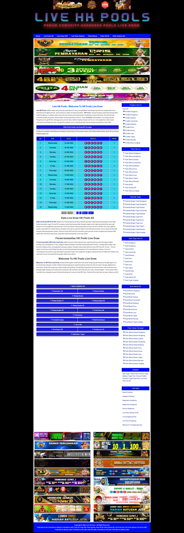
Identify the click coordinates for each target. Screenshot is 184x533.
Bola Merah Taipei (131, 316)
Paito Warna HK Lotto (80, 529)
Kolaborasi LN (99, 329)
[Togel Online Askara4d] (62, 472)
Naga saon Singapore (130, 404)
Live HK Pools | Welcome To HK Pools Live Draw (77, 106)
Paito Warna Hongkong (132, 156)
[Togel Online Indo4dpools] (62, 518)
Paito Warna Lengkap (132, 191)
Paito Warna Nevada (132, 181)
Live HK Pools (41, 110)
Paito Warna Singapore (133, 153)
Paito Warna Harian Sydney (134, 338)
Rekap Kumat (78, 296)
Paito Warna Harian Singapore (135, 332)
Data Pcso (128, 258)
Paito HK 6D (104, 36)
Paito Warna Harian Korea (133, 351)
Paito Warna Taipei (131, 178)
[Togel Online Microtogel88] (62, 436)
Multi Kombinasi (99, 320)
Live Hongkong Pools (129, 417)
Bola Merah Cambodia (132, 300)
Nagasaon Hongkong (130, 400)
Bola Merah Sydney (131, 297)
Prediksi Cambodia (131, 121)
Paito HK (125, 109)
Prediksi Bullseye (130, 124)
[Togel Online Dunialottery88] (122, 463)
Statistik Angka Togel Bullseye (135, 214)
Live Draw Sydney (78, 36)
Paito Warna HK (42, 527)
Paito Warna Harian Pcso (133, 348)
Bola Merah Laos (130, 312)
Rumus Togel (143, 374)
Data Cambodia (130, 252)
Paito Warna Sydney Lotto (63, 529)
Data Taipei (129, 268)
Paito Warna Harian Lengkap (134, 363)
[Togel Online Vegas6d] (62, 463)
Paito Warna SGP (67, 527)
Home (38, 36)
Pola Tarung (136, 376)
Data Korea (129, 261)
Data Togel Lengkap (131, 280)
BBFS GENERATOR (78, 286)
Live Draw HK (48, 36)
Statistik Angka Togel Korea (134, 220)
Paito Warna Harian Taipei (133, 357)
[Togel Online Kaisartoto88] (62, 508)
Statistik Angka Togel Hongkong (136, 204)
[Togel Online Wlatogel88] (62, 490)
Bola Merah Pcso (130, 306)
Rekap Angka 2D (78, 305)
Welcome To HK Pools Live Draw (47, 262)
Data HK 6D (129, 274)
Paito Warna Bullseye (132, 166)
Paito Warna (92, 36)
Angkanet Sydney (128, 396)
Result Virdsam (128, 392)
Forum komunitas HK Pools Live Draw (49, 242)
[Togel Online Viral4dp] (92, 97)
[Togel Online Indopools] (122, 499)
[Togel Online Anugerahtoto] (122, 472)
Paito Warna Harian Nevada (134, 360)
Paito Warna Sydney (132, 159)
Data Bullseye (129, 255)
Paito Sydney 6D (119, 36)
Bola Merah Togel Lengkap (134, 322)
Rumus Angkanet (128, 408)
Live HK (128, 381)
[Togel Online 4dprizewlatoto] (62, 499)
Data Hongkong (130, 246)
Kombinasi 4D (58, 329)
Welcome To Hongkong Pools (132, 425)
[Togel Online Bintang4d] (62, 481)
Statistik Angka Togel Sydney (135, 207)
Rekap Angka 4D (58, 310)
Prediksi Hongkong (131, 115)
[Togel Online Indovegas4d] (122, 518)
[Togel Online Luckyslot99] (122, 445)
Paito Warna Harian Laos (133, 354)
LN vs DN (78, 324)
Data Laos (128, 264)
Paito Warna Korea (131, 172)
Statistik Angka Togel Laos (134, 223)
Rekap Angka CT (58, 301)
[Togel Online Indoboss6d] (122, 436)
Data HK (77, 527)
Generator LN (58, 291)
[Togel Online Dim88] (92, 52)
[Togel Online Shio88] (122, 508)
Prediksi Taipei (130, 137)
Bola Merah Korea (131, 309)
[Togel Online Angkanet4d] (122, 490)
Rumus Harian (99, 291)
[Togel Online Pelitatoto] (92, 88)
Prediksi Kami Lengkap (132, 143)
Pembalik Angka (58, 320)
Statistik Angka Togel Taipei (134, 226)
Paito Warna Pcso (131, 169)
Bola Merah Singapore (132, 291)
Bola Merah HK (130, 294)
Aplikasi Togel (127, 376)
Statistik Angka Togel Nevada (135, 229)
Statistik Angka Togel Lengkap (135, 232)
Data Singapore (130, 243)
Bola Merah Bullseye (132, 303)
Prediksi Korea (130, 130)
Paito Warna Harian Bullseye (134, 345)
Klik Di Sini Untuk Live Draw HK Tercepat (77, 127)
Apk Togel (126, 374)
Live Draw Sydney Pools (130, 413)
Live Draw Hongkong (129, 421)
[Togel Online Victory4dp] (62, 445)
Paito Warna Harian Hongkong (135, 335)
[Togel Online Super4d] (92, 61)
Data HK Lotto (92, 529)
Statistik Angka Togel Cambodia (136, 210)
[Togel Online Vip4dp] (122, 454)
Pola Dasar (78, 315)
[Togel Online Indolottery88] (122, 481)
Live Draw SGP (62, 36)
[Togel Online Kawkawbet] (62, 454)
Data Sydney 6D (130, 277)
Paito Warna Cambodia (133, 162)
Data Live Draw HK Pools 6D (46, 222)
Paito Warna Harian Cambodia (135, 342)
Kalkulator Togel (78, 334)
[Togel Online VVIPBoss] (92, 43)
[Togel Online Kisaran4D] (92, 70)
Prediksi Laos (129, 133)
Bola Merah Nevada (131, 319)
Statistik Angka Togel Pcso (134, 217)
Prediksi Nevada (130, 140)
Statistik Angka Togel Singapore (136, 201)
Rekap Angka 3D (99, 301)
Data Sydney (129, 249)
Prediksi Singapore (131, 111)
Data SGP (83, 527)
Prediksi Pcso (129, 127)
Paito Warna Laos (131, 175)
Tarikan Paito (134, 374)
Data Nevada (129, 271)
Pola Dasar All (99, 310)
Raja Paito (136, 378)
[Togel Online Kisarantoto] (92, 79)
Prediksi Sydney (130, 118)
